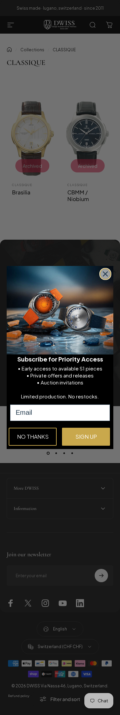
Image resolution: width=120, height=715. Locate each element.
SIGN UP (86, 436)
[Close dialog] (105, 274)
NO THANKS (33, 436)
